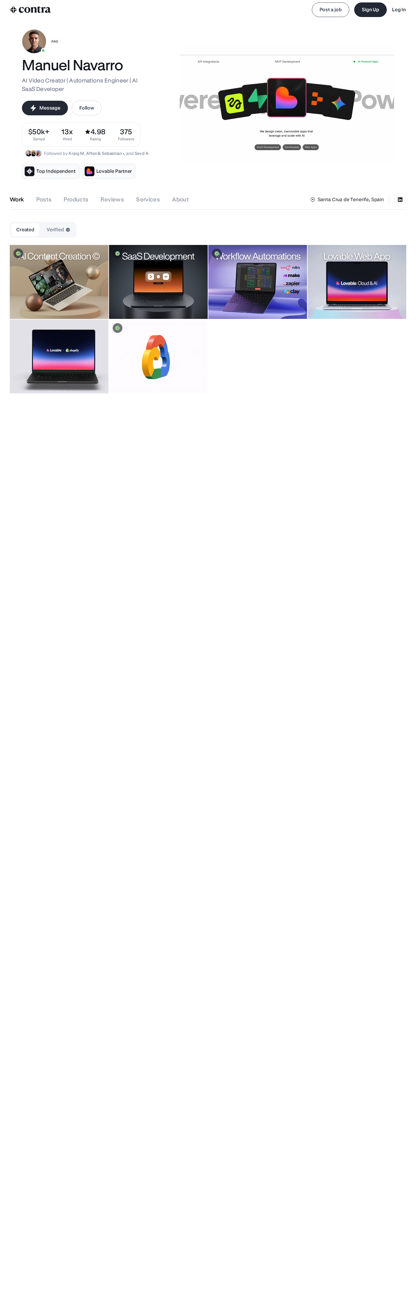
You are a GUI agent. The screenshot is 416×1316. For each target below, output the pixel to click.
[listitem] (126, 134)
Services (148, 199)
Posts (44, 199)
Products (76, 199)
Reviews (112, 199)
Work (17, 199)
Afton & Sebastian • (105, 153)
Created (25, 229)
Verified (55, 229)
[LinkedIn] (400, 200)
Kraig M (76, 153)
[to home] (30, 9)
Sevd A (142, 153)
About (180, 199)
